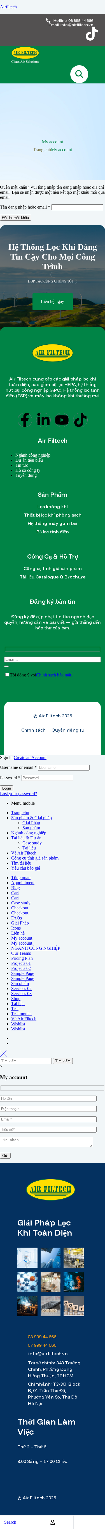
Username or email (18, 767)
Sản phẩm (31, 827)
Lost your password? (18, 793)
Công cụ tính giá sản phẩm (35, 858)
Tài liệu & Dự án (26, 837)
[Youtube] (62, 420)
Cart (15, 892)
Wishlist (18, 1023)
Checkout (19, 907)
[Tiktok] (92, 34)
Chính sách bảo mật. (54, 675)
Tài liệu (29, 848)
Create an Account (30, 757)
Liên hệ (18, 933)
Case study (32, 843)
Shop (15, 998)
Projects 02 (21, 968)
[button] (52, 301)
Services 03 (21, 993)
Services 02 (21, 988)
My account (21, 938)
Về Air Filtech (23, 853)
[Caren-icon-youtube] (70, 34)
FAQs (16, 918)
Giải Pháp (31, 822)
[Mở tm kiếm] (79, 74)
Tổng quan (21, 877)
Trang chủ (42, 149)
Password (10, 777)
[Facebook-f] (25, 420)
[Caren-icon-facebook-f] (26, 34)
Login (6, 788)
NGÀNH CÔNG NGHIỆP (35, 948)
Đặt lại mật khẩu (15, 218)
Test (14, 1008)
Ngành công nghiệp (28, 832)
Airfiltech (8, 6)
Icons (16, 928)
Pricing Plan (22, 958)
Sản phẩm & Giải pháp (31, 817)
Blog (15, 887)
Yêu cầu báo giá (25, 868)
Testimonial (21, 1013)
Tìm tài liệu (21, 863)
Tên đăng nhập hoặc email (25, 207)
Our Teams (21, 953)
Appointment (22, 882)
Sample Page (22, 973)
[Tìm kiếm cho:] (26, 1060)
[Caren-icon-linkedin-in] (48, 34)
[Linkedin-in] (43, 420)
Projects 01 (21, 963)
